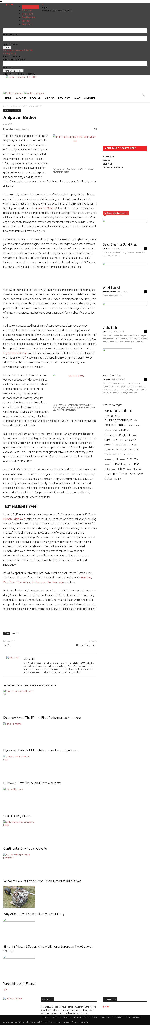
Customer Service (90, 1017)
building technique (118, 420)
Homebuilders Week (14, 519)
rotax (113, 469)
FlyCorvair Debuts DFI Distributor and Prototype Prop (40, 750)
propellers (109, 464)
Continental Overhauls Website (25, 848)
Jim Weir (106, 379)
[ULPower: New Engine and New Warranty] (50, 766)
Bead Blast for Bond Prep (120, 244)
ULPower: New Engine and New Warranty (32, 783)
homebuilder (120, 444)
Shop (77, 98)
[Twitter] (9, 4)
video (108, 478)
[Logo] (13, 93)
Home (8, 98)
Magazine (20, 98)
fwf (126, 440)
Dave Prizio (9, 582)
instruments (109, 449)
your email (8, 67)
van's (140, 473)
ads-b (108, 411)
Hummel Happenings (86, 645)
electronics (111, 435)
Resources (64, 98)
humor (133, 444)
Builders (49, 98)
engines (15, 633)
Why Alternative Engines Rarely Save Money (33, 914)
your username (10, 34)
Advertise (89, 98)
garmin (132, 439)
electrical (124, 429)
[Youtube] (12, 4)
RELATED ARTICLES (15, 685)
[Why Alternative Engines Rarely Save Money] (50, 897)
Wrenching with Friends (19, 983)
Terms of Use (118, 1017)
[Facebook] (7, 4)
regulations (128, 464)
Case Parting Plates (17, 816)
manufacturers (128, 455)
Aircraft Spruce (47, 208)
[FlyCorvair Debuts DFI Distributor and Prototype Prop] (50, 733)
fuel (121, 440)
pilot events (120, 459)
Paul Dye (86, 577)
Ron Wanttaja (55, 582)
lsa (138, 449)
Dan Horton (107, 248)
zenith (117, 478)
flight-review (111, 439)
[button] (143, 95)
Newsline (35, 98)
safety (121, 468)
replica (107, 469)
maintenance (113, 454)
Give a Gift (46, 1017)
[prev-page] (4, 990)
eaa (138, 425)
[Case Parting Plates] (50, 799)
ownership (109, 459)
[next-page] (6, 990)
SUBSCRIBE (108, 156)
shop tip (137, 469)
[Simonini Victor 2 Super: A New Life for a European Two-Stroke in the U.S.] (50, 929)
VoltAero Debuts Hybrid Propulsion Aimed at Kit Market (42, 881)
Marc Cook (10, 129)
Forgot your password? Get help (18, 50)
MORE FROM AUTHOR (42, 685)
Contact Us (56, 1017)
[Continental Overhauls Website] (50, 831)
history (107, 445)
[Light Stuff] (125, 313)
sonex (108, 474)
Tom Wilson (24, 582)
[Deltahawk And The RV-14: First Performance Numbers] (50, 701)
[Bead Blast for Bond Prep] (125, 230)
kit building (121, 449)
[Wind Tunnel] (125, 273)
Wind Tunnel (111, 287)
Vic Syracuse (39, 582)
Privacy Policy (9, 53)
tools (132, 473)
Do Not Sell (137, 1017)
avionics (112, 415)
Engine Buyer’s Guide (15, 353)
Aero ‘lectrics (112, 375)
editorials (108, 430)
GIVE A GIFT (108, 164)
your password (10, 44)
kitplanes (131, 450)
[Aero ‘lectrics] (125, 360)
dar (136, 420)
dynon (131, 425)
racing (118, 463)
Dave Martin (107, 332)
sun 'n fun (120, 473)
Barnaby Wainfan (109, 292)
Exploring (24, 106)
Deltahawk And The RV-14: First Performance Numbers (42, 717)
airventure (123, 410)
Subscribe (26, 10)
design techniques (116, 424)
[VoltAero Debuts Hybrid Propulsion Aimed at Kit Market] (50, 864)
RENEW (106, 160)
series (129, 469)
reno (136, 463)
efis (115, 430)
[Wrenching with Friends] (50, 967)
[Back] (43, 4)
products (132, 459)
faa (134, 435)
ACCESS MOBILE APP (113, 167)
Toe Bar (7, 645)
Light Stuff (110, 327)
